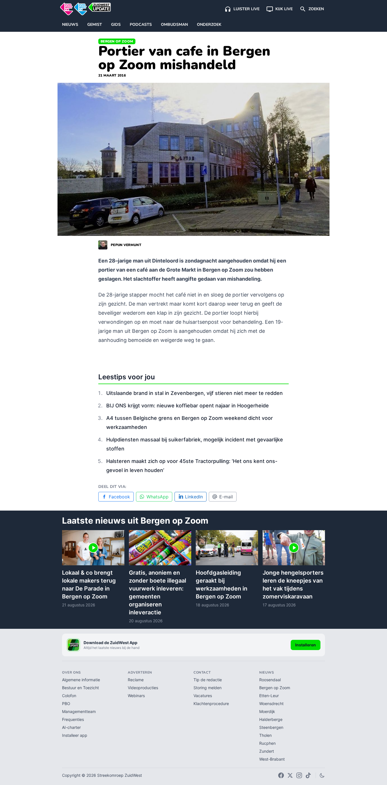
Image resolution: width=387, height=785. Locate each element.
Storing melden (208, 687)
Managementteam (79, 711)
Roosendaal (270, 679)
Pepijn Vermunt (126, 245)
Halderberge (270, 719)
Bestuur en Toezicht (80, 687)
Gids (116, 24)
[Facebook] (281, 775)
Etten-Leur (269, 695)
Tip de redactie (208, 679)
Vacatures (203, 695)
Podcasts (141, 24)
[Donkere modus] (322, 775)
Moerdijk (267, 711)
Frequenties (73, 719)
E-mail (226, 497)
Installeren (305, 644)
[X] (290, 775)
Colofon (69, 695)
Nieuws (70, 24)
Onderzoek (209, 24)
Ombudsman (174, 24)
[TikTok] (308, 775)
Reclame (136, 679)
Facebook (119, 497)
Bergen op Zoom (117, 41)
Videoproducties (143, 687)
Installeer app (74, 735)
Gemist (94, 24)
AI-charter (71, 727)
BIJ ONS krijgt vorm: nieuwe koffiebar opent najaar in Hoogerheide (187, 406)
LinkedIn (194, 497)
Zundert (266, 751)
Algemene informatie (81, 679)
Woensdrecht (271, 703)
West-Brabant (272, 759)
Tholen (265, 735)
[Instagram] (299, 775)
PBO (66, 703)
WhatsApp (157, 497)
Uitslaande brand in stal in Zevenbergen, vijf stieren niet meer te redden (194, 393)
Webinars (136, 695)
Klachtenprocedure (211, 703)
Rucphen (267, 743)
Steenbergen (271, 727)
